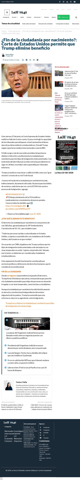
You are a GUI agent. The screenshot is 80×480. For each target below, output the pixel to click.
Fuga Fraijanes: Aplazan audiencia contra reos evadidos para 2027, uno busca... (71, 109)
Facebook (46, 427)
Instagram (46, 430)
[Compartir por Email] (33, 59)
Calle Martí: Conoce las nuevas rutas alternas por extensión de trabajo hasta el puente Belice (41, 407)
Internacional (14, 31)
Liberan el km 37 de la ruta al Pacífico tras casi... (71, 73)
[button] (76, 17)
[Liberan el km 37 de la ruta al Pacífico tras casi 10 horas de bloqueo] (59, 73)
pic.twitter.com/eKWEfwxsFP (18, 209)
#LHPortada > (61, 128)
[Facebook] (59, 1)
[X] (40, 435)
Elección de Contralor (46, 24)
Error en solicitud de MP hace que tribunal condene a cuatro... (71, 96)
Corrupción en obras (62, 24)
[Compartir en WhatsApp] (22, 59)
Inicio (3, 31)
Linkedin (45, 432)
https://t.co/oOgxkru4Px (16, 206)
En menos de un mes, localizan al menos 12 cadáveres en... (72, 84)
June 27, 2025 (35, 214)
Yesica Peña (9, 54)
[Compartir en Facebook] (26, 59)
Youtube (46, 438)
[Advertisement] (26, 120)
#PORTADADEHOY (14, 194)
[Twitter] (70, 1)
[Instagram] (63, 1)
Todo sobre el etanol (28, 24)
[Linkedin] (67, 1)
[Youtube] (74, 1)
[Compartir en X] (30, 59)
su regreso (11, 275)
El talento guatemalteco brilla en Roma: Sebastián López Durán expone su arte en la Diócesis (12, 407)
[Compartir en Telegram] (37, 59)
